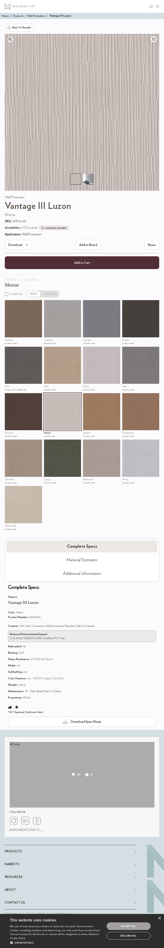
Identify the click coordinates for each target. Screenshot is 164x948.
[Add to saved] (154, 39)
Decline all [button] (128, 935)
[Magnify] (10, 39)
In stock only (16, 294)
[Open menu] (156, 6)
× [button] (159, 918)
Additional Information (82, 574)
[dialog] (82, 931)
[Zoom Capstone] (48, 304)
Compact (50, 294)
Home (5, 15)
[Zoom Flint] (9, 351)
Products (18, 15)
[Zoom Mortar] (48, 397)
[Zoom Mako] (126, 351)
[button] (56, 942)
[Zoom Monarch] (9, 397)
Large (33, 294)
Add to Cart (82, 262)
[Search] (152, 6)
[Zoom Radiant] (87, 397)
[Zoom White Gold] (9, 490)
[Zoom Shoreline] (9, 443)
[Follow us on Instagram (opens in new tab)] (14, 821)
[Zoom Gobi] (48, 351)
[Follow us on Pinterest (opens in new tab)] (37, 821)
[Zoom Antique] (9, 304)
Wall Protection (36, 15)
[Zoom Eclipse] (126, 304)
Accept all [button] (128, 926)
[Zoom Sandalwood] (126, 397)
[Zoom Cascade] (87, 304)
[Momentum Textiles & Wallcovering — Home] (21, 6)
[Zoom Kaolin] (87, 351)
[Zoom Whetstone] (87, 443)
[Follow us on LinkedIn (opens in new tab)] (25, 821)
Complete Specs (82, 546)
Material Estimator (82, 560)
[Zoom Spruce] (48, 443)
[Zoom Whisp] (126, 443)
